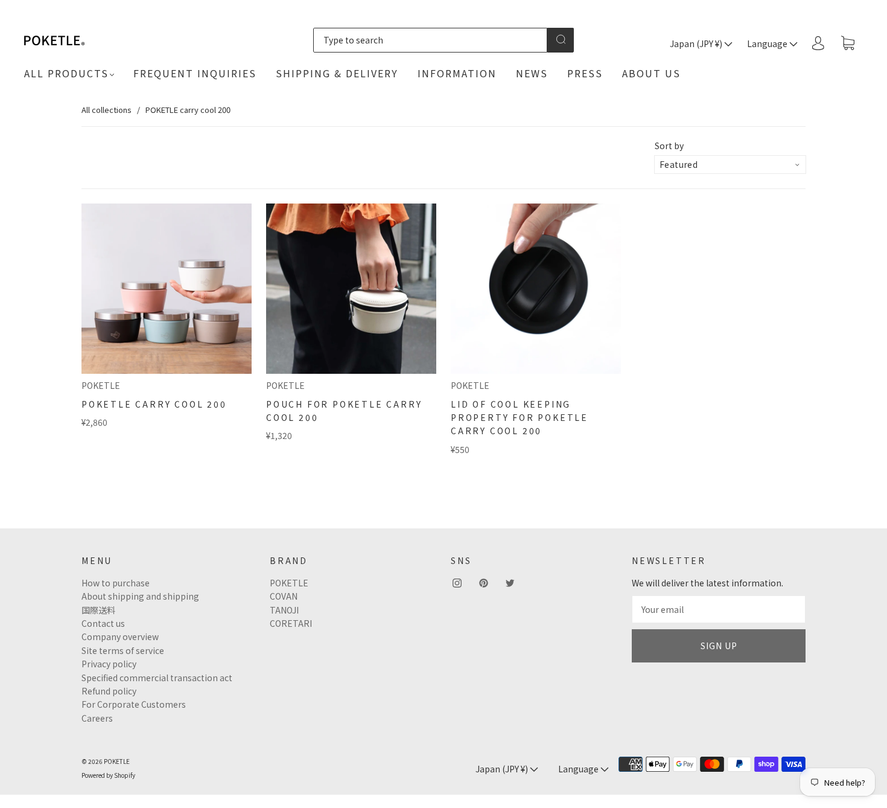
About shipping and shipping (140, 596)
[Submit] (560, 39)
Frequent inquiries (194, 73)
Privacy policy (108, 664)
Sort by (669, 145)
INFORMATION (457, 73)
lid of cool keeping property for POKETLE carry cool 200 (519, 417)
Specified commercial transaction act (156, 678)
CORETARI (291, 623)
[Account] (818, 42)
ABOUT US (651, 73)
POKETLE (100, 385)
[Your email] (719, 609)
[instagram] (457, 583)
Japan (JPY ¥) (697, 43)
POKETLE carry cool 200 (154, 404)
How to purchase (115, 583)
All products (66, 73)
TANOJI (284, 610)
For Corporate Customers (133, 704)
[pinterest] (483, 583)
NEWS (532, 73)
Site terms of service (122, 650)
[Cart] (848, 43)
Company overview (120, 636)
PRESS (585, 73)
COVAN (283, 596)
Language (768, 43)
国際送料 (98, 610)
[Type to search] (430, 40)
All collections (106, 109)
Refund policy (108, 691)
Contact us (103, 623)
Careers (97, 718)
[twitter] (510, 583)
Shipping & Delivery (337, 73)
